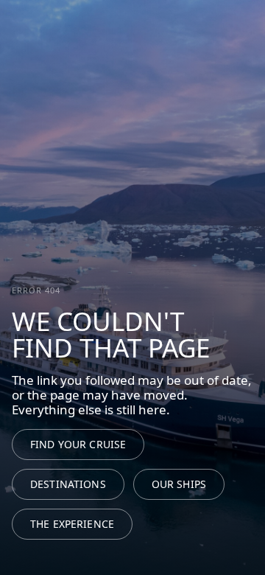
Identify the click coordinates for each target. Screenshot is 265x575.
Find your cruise (78, 444)
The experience (72, 524)
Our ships (179, 484)
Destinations (68, 484)
